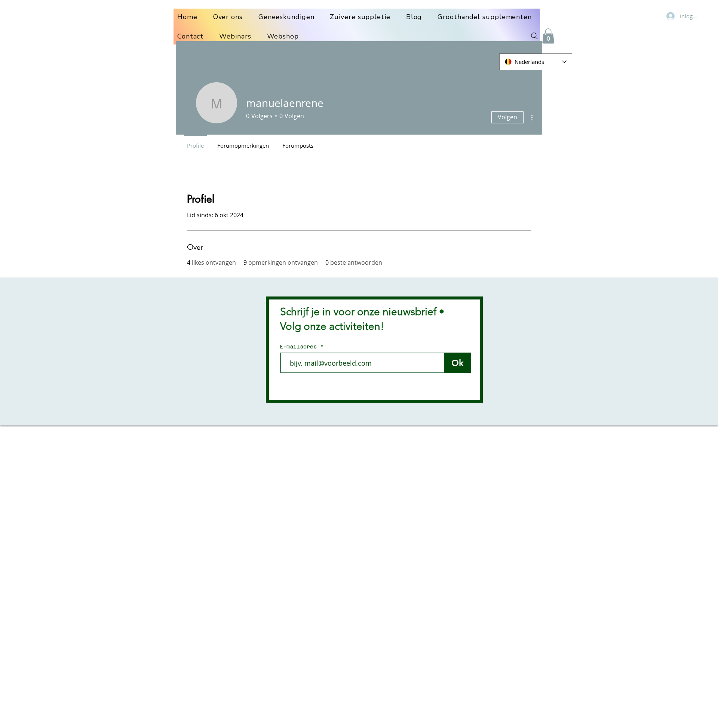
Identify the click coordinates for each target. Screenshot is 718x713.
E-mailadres (300, 346)
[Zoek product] (534, 36)
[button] (548, 36)
